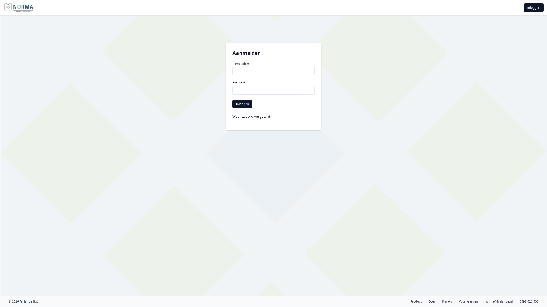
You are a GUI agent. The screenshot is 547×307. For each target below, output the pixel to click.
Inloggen (533, 8)
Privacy (447, 301)
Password (239, 82)
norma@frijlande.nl (499, 301)
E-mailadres (241, 64)
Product (416, 301)
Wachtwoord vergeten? (251, 116)
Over (431, 301)
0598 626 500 (529, 301)
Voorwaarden (468, 301)
